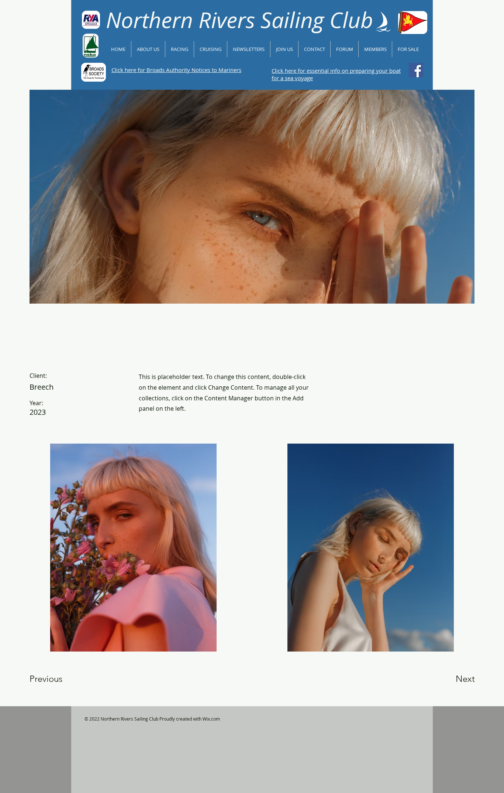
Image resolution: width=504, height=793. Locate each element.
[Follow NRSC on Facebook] (416, 70)
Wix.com (211, 719)
